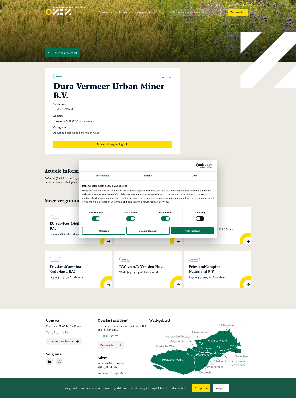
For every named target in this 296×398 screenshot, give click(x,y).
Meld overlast (237, 12)
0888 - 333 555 (110, 335)
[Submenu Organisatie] (152, 12)
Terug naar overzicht (65, 52)
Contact (243, 4)
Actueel (123, 12)
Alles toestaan (192, 231)
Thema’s (104, 12)
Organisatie (143, 12)
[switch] (130, 218)
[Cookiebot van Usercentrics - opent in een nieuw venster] (200, 165)
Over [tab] (194, 175)
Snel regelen (215, 4)
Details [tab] (148, 175)
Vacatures (230, 4)
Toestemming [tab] (101, 175)
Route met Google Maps (112, 373)
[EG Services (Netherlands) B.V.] (78, 225)
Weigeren (104, 231)
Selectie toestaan (148, 231)
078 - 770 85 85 (59, 332)
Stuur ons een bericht (61, 341)
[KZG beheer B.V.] (217, 225)
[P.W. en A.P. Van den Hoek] (148, 269)
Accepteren (201, 388)
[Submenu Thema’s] (111, 12)
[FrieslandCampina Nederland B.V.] (78, 269)
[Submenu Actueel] (129, 12)
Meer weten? (179, 388)
